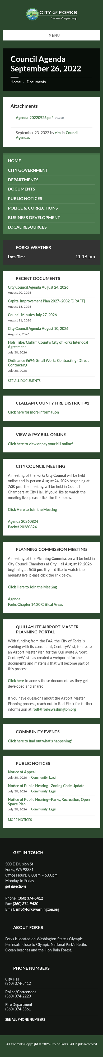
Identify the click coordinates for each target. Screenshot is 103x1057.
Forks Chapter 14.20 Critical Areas (35, 605)
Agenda (14, 599)
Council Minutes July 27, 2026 (32, 315)
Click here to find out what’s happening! (40, 741)
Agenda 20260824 (23, 522)
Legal (52, 777)
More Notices (20, 820)
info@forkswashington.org (37, 909)
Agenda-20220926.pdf (35, 118)
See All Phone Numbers (25, 1019)
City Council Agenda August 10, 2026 (38, 329)
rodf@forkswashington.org (54, 709)
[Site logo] (51, 19)
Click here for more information (33, 412)
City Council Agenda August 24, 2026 (38, 287)
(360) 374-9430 (25, 904)
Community (39, 777)
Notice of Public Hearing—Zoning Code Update (46, 786)
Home (16, 82)
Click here (16, 681)
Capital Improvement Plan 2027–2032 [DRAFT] (46, 301)
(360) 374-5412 (30, 898)
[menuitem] (51, 161)
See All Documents (24, 381)
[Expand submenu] (91, 170)
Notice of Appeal (21, 772)
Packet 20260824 (22, 527)
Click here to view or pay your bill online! (40, 444)
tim (58, 133)
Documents (36, 82)
